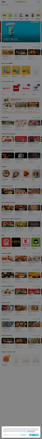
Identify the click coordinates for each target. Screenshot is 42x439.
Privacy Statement (31, 431)
